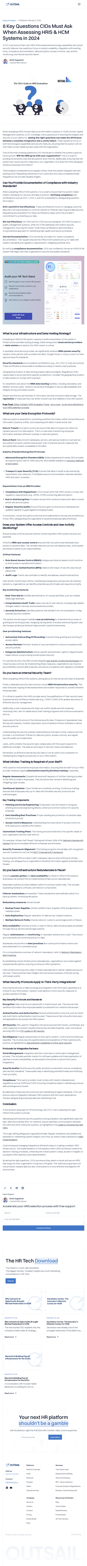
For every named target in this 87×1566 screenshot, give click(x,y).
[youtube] (11, 1487)
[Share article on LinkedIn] (22, 1188)
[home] (13, 4)
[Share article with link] (5, 1188)
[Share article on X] (11, 1188)
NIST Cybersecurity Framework (48, 852)
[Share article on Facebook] (16, 1188)
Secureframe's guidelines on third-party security (49, 1043)
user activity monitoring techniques (62, 661)
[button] (79, 4)
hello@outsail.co (12, 1482)
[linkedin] (7, 1487)
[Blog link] (22, 1315)
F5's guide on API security (32, 1031)
